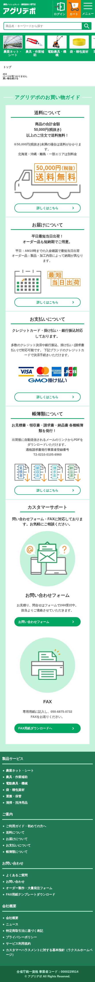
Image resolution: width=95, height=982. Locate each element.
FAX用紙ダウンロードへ (35, 728)
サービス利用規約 (18, 943)
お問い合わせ (15, 881)
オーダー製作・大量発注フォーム (29, 888)
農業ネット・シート (20, 770)
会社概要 (12, 918)
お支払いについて (18, 845)
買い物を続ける (10, 78)
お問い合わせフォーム (33, 622)
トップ (7, 67)
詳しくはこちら (47, 208)
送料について (15, 832)
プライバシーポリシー (21, 937)
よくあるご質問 (17, 875)
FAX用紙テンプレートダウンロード (30, 894)
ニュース (12, 924)
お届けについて (17, 839)
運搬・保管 (13, 796)
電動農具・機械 (17, 783)
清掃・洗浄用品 (17, 802)
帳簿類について (17, 851)
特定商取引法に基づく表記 (24, 930)
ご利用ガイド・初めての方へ (26, 826)
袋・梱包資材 (15, 789)
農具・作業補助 (17, 777)
